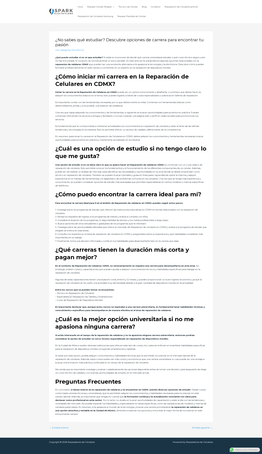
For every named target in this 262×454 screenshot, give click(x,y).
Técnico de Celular (128, 6)
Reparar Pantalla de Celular (131, 16)
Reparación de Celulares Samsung (95, 16)
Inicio (80, 6)
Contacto (155, 6)
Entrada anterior (59, 428)
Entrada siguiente (202, 428)
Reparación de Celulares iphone (181, 6)
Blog (144, 6)
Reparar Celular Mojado (99, 6)
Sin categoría (63, 50)
